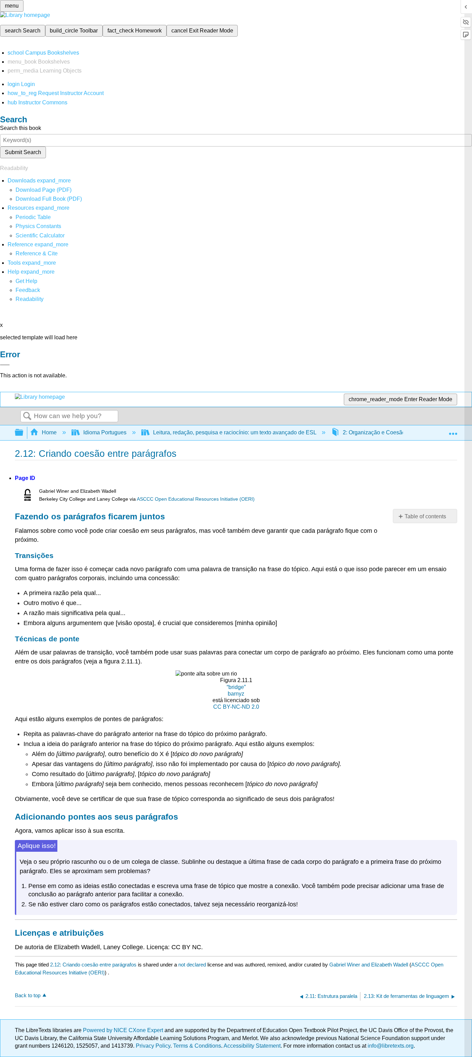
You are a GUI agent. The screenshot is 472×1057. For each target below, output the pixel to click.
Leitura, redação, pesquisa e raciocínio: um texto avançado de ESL (235, 432)
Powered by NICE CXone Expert (123, 1030)
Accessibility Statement (252, 1046)
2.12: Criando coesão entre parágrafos (93, 965)
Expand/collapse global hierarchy (23, 432)
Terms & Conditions (197, 1046)
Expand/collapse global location (453, 430)
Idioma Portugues (105, 432)
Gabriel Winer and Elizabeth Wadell (368, 965)
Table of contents (425, 516)
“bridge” (236, 687)
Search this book (20, 128)
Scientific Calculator (40, 235)
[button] (28, 290)
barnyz (236, 694)
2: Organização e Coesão (374, 432)
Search (27, 416)
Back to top (27, 995)
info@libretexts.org (390, 1046)
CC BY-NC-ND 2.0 (236, 707)
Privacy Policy (153, 1046)
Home (49, 432)
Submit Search (23, 152)
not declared (192, 965)
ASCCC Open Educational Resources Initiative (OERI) (196, 499)
